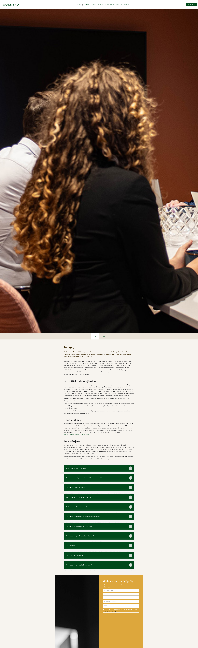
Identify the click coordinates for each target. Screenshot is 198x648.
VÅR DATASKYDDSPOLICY (110, 611)
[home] (10, 5)
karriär (100, 4)
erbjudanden (109, 4)
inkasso (86, 4)
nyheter (119, 4)
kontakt (127, 4)
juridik (79, 4)
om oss (93, 4)
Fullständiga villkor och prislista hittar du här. (76, 434)
